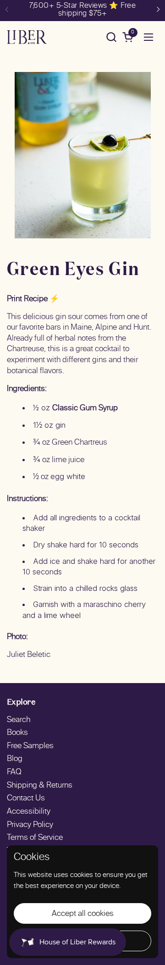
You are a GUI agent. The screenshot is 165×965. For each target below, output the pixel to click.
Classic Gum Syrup (85, 408)
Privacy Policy (30, 825)
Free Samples (30, 746)
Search (18, 720)
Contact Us (26, 798)
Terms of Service (35, 838)
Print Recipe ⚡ (33, 299)
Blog (14, 759)
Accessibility (28, 812)
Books (17, 733)
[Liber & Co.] (27, 37)
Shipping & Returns (39, 786)
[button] (111, 37)
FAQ (14, 772)
